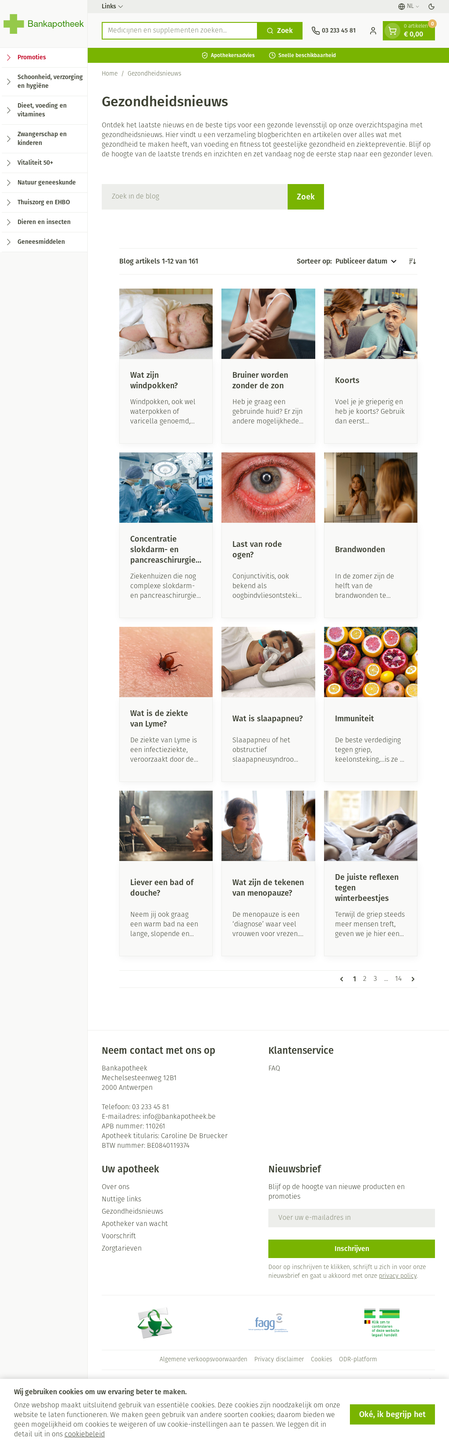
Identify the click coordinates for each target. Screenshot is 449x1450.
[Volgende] (411, 979)
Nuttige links (121, 1199)
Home (110, 74)
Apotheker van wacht (135, 1224)
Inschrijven (352, 1248)
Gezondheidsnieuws (132, 1211)
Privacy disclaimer (279, 1359)
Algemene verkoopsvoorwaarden (203, 1359)
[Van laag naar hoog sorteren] (412, 261)
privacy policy (398, 1276)
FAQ (274, 1068)
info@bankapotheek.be (179, 1117)
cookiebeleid (84, 1434)
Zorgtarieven (122, 1248)
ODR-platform (358, 1359)
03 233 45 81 (150, 1107)
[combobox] (180, 31)
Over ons (115, 1187)
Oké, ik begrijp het (392, 1414)
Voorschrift (119, 1236)
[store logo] (44, 23)
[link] (343, 979)
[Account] (373, 30)
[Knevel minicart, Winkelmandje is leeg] (392, 31)
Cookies (321, 1359)
